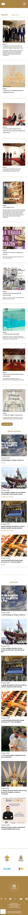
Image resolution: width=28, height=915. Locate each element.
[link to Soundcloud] (20, 899)
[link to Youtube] (10, 898)
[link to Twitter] (15, 899)
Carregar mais (7, 424)
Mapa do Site (14, 903)
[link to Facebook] (1, 899)
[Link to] (14, 38)
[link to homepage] (24, 3)
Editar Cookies (14, 906)
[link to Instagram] (5, 899)
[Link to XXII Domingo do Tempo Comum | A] (14, 450)
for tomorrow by (14, 907)
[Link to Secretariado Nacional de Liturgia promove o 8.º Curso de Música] (14, 551)
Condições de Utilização (14, 904)
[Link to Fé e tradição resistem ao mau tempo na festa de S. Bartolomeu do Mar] (14, 483)
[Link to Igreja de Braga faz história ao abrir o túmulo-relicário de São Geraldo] (14, 517)
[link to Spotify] (26, 899)
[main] (14, 424)
